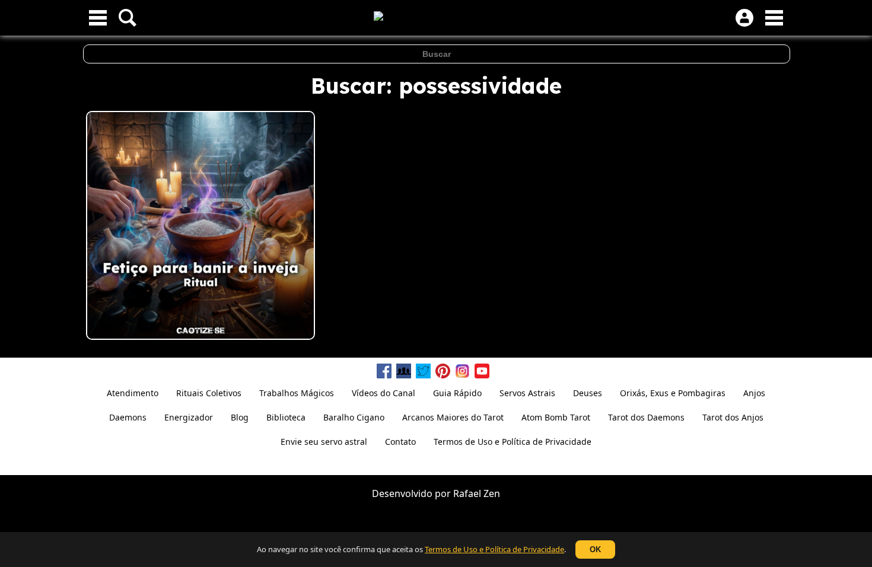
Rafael (467, 493)
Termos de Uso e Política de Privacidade (494, 549)
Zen (491, 493)
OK (595, 549)
